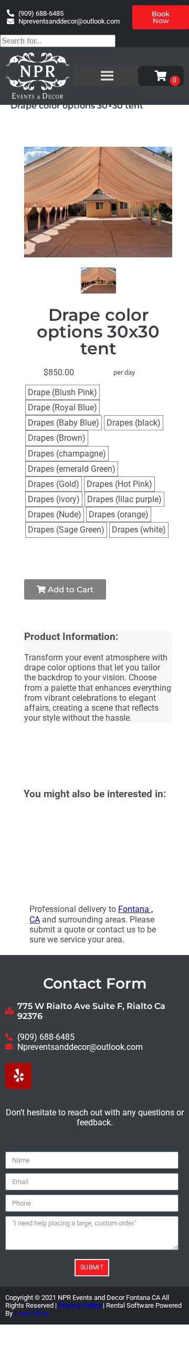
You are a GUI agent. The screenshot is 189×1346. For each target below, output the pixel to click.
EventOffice (31, 1313)
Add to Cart (69, 589)
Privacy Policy (79, 1305)
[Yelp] (18, 1075)
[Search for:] (58, 40)
